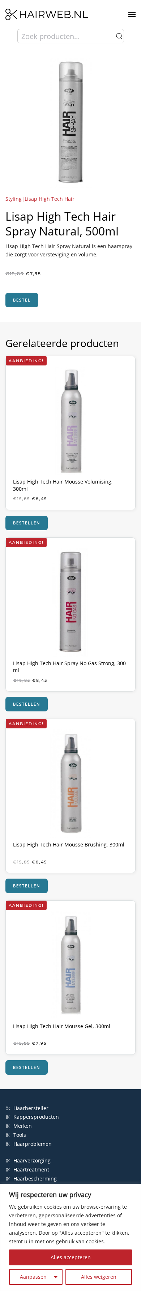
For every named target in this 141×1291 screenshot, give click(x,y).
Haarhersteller (30, 1108)
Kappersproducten (36, 1116)
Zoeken (119, 36)
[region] (70, 1237)
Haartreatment (31, 1169)
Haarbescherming (35, 1178)
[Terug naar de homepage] (46, 14)
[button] (132, 14)
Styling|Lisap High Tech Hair (39, 198)
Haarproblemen (32, 1143)
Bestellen (26, 522)
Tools (19, 1134)
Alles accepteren (71, 1257)
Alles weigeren (98, 1276)
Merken (22, 1125)
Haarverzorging (32, 1160)
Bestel (22, 300)
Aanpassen (33, 1276)
